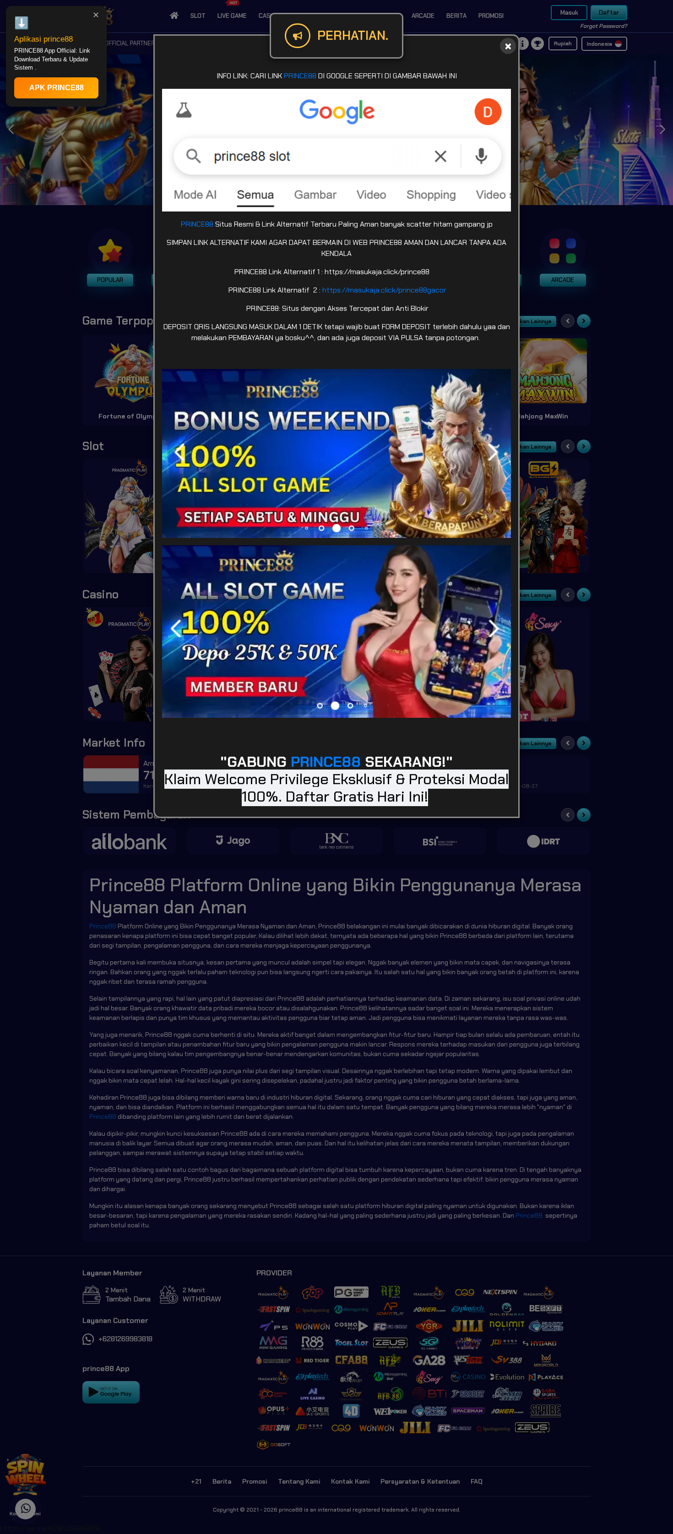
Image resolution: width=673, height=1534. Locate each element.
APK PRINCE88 (56, 88)
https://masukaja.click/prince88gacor (384, 290)
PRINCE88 (300, 76)
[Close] (508, 46)
